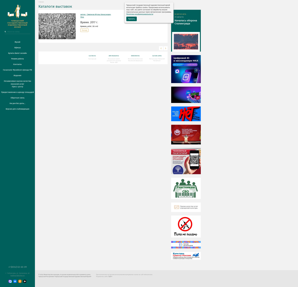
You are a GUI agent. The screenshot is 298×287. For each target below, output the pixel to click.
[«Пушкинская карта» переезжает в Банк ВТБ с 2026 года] (186, 96)
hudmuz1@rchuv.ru (17, 275)
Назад (84, 30)
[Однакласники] (20, 281)
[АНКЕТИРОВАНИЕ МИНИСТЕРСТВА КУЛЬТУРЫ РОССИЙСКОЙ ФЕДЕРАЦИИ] (186, 163)
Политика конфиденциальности (139, 14)
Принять (131, 19)
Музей (17, 42)
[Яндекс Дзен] (24, 281)
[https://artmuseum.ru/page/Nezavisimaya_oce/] (186, 209)
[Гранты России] (186, 257)
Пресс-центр (17, 87)
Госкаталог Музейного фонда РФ (17, 70)
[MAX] (10, 281)
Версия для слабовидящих (17, 109)
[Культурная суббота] (186, 246)
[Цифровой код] (186, 71)
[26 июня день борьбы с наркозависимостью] (186, 228)
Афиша (17, 48)
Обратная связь (17, 98)
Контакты (17, 64)
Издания (17, 75)
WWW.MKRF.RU (135, 55)
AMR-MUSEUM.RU (114, 55)
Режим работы (17, 59)
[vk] (15, 281)
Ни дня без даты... (17, 103)
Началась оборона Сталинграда (186, 22)
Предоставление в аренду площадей (17, 92)
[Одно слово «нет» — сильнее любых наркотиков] (186, 115)
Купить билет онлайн (17, 53)
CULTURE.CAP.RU (157, 55)
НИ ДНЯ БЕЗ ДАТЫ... (181, 14)
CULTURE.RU (92, 55)
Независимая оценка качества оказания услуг (17, 82)
